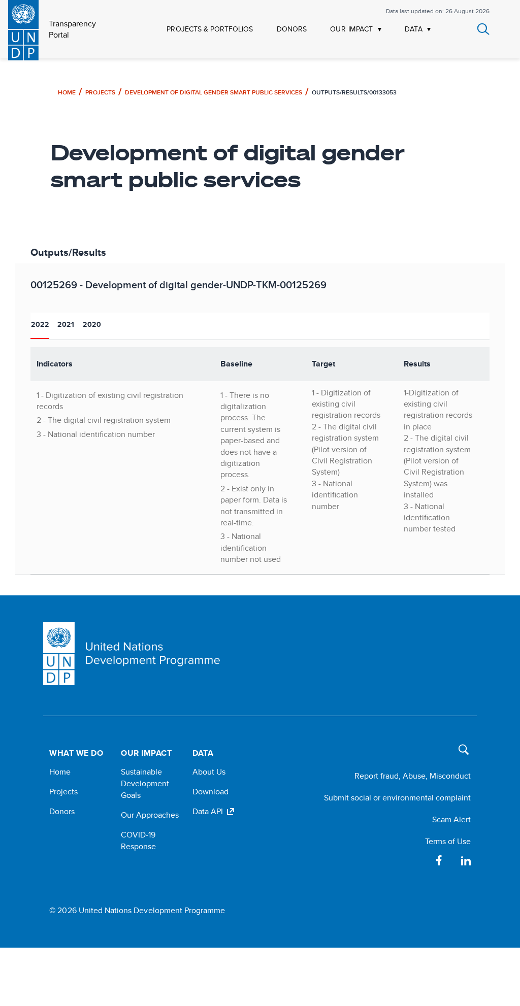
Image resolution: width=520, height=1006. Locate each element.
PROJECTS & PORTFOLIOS (210, 29)
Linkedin (466, 860)
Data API (207, 811)
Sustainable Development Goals (145, 783)
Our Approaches (150, 815)
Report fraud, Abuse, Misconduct (412, 776)
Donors (62, 811)
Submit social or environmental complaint (397, 797)
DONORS (292, 29)
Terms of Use (448, 841)
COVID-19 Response (138, 840)
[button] (461, 754)
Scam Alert (451, 819)
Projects (100, 92)
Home (67, 92)
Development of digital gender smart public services (213, 92)
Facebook (439, 860)
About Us (208, 772)
